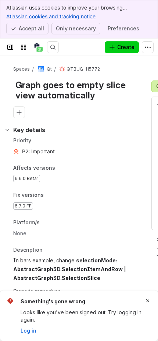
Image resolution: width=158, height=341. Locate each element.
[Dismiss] (147, 300)
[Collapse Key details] (7, 129)
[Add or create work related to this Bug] (19, 112)
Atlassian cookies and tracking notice (51, 16)
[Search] (53, 47)
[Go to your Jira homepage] (38, 47)
